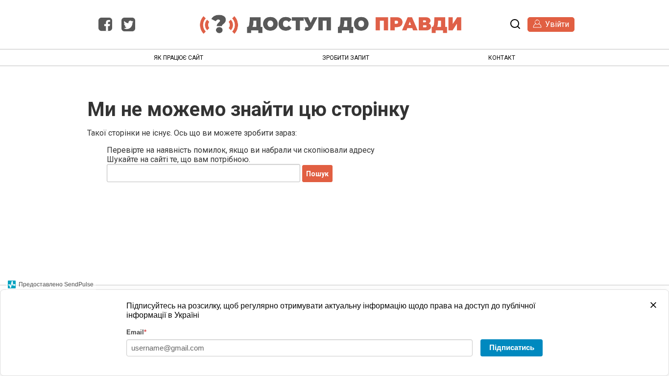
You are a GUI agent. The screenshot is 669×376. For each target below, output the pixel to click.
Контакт (501, 57)
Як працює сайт (178, 57)
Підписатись (511, 347)
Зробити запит (345, 57)
